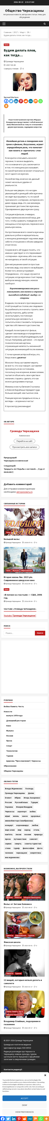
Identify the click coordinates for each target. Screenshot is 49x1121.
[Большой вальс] (24, 522)
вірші (7, 816)
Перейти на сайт (24, 441)
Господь (29, 788)
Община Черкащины (13, 771)
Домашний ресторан (16, 720)
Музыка (16, 570)
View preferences (24, 1112)
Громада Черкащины (15, 793)
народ (27, 830)
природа (38, 834)
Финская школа (12, 942)
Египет (8, 797)
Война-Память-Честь (14, 706)
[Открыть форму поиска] (45, 23)
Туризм (9, 756)
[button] (45, 1075)
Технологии (11, 751)
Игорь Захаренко (32, 797)
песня (18, 834)
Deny (24, 1105)
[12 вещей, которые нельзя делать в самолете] (24, 963)
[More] (6, 106)
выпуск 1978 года (14, 715)
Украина (9, 807)
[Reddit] (26, 101)
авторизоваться (24, 492)
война (33, 811)
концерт (9, 825)
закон (25, 816)
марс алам (10, 830)
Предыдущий (16, 459)
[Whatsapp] (40, 101)
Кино (7, 45)
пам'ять (9, 834)
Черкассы (9, 811)
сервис (8, 843)
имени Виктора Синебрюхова (19, 820)
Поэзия (9, 735)
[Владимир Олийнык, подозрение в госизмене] (24, 1004)
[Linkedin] (16, 101)
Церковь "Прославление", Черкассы (23, 761)
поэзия (27, 834)
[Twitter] (11, 101)
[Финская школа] (24, 925)
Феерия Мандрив (24, 807)
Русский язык (21, 802)
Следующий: (24, 468)
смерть (18, 843)
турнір (17, 848)
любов (35, 825)
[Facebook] (6, 101)
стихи (7, 848)
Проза (9, 740)
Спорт (9, 745)
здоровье (35, 816)
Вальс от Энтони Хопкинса (18, 904)
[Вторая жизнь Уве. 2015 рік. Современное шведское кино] (24, 560)
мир (19, 830)
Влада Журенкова (13, 788)
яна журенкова (12, 857)
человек (9, 853)
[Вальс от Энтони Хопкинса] (24, 887)
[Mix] (35, 101)
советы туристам (33, 843)
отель (36, 830)
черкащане (21, 853)
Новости (8, 711)
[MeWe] (31, 101)
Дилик (31, 793)
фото (39, 848)
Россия (8, 802)
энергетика (35, 853)
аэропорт (22, 811)
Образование (26, 570)
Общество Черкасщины (24, 10)
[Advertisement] (24, 667)
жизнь (16, 816)
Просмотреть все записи (24, 447)
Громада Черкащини (15, 61)
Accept (24, 1098)
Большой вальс (12, 539)
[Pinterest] (21, 101)
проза (8, 839)
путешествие (20, 839)
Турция (34, 802)
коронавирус (22, 825)
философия (28, 848)
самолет (34, 839)
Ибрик (18, 797)
